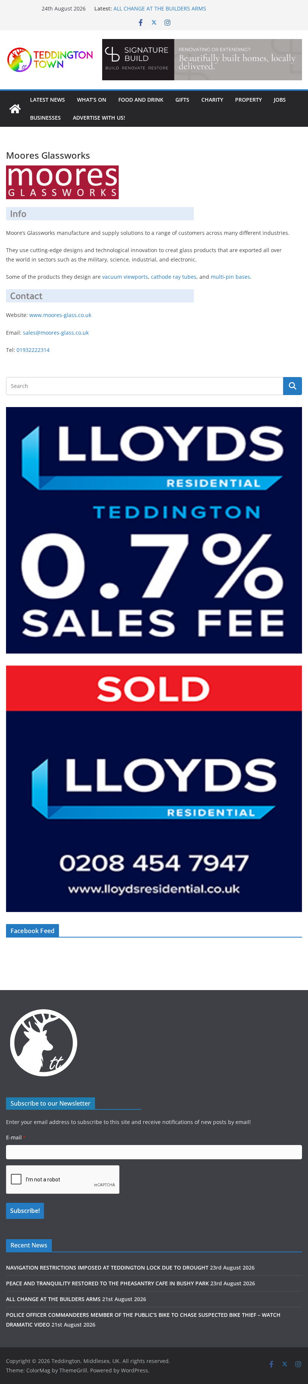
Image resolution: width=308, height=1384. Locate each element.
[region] (202, 59)
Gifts (182, 99)
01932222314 (33, 349)
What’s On (91, 99)
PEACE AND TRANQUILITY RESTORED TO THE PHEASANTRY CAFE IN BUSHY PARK (107, 1283)
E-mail (16, 1137)
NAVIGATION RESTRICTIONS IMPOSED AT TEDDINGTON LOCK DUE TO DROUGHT (107, 1267)
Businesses (45, 117)
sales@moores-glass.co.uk (56, 332)
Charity (212, 99)
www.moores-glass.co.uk (60, 315)
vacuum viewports (125, 276)
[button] (202, 59)
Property (248, 99)
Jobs (280, 99)
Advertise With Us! (99, 117)
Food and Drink (140, 99)
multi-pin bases (230, 276)
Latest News (47, 99)
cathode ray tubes (173, 276)
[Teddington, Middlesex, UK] (15, 109)
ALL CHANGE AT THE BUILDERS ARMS (159, 8)
